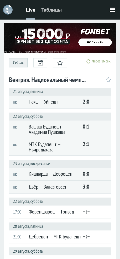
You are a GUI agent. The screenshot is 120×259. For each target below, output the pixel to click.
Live (30, 9)
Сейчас (18, 62)
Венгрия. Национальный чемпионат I (48, 80)
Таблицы (51, 9)
